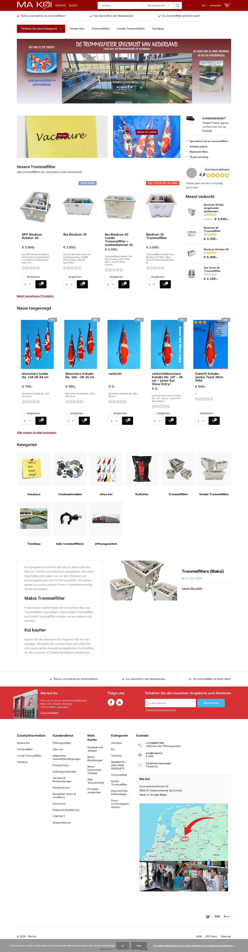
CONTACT (59, 816)
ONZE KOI (60, 5)
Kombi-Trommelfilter (214, 494)
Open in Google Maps (153, 794)
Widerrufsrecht (62, 822)
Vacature (33, 494)
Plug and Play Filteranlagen (119, 792)
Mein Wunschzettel (96, 781)
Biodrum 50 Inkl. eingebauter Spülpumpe (214, 208)
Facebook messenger (158, 763)
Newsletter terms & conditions (64, 795)
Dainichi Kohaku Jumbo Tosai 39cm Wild (209, 377)
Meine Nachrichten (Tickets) (95, 770)
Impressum (59, 803)
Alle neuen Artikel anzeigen (36, 432)
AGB (199, 936)
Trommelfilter (100, 28)
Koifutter (142, 494)
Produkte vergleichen (94, 790)
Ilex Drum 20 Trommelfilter (212, 269)
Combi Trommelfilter (131, 28)
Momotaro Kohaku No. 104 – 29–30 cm (79, 375)
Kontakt (207, 130)
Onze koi (106, 494)
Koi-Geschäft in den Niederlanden (113, 15)
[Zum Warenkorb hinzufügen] (40, 284)
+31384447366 (155, 743)
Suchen (177, 5)
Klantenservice (61, 787)
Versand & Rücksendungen (62, 779)
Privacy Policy (61, 765)
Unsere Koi (77, 28)
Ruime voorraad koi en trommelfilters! (43, 15)
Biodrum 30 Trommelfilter (156, 236)
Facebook (111, 702)
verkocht (115, 373)
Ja (123, 945)
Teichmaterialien (70, 494)
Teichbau (158, 28)
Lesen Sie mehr (192, 588)
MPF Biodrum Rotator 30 (32, 236)
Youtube (119, 702)
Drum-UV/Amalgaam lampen (120, 804)
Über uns (58, 749)
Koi (113, 749)
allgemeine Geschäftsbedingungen (66, 757)
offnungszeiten (106, 544)
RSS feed (211, 936)
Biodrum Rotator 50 (216, 249)
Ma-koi (32, 936)
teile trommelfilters (70, 544)
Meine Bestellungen (95, 758)
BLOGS (73, 5)
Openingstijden (49, 712)
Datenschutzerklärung (66, 810)
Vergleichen (33, 276)
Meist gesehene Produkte (35, 296)
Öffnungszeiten (62, 743)
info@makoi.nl (154, 753)
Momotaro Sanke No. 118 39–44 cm (35, 375)
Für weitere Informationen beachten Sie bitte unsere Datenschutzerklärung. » (193, 945)
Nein (139, 945)
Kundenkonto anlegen (95, 749)
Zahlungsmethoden (64, 771)
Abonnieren (211, 703)
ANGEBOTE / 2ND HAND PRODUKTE (118, 765)
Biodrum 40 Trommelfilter (212, 229)
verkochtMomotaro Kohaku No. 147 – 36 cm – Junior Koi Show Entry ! (167, 379)
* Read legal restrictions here (160, 709)
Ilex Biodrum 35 (75, 234)
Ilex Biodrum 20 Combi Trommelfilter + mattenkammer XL (119, 239)
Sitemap (226, 936)
